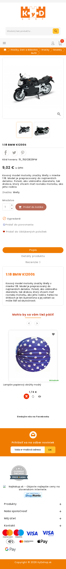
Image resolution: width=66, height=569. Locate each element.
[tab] (33, 250)
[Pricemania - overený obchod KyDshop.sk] (19, 473)
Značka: (7, 192)
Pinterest (22, 152)
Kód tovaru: (10, 159)
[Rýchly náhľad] (39, 396)
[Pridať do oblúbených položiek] (53, 334)
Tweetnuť (14, 152)
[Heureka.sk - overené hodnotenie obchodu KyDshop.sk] (49, 473)
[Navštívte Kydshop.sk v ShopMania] (33, 495)
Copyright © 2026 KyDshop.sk (33, 562)
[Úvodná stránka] (5, 49)
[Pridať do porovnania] (33, 396)
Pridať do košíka (31, 207)
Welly (16, 192)
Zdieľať (5, 152)
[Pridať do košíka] (26, 396)
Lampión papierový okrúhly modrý (22, 384)
